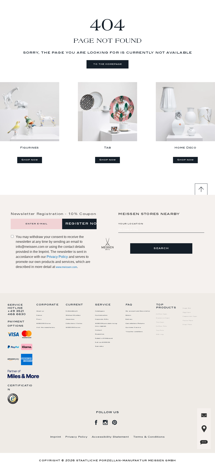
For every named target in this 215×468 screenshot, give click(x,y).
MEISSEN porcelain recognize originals (106, 325)
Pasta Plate (188, 320)
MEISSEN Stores (43, 323)
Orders (128, 315)
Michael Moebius (73, 315)
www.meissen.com (66, 267)
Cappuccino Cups (190, 316)
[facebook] (98, 421)
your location (130, 224)
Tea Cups (160, 322)
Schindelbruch (71, 311)
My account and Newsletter (138, 311)
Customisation (101, 315)
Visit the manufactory (45, 327)
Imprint (55, 437)
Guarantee (99, 334)
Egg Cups (187, 312)
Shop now (29, 160)
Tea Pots (160, 330)
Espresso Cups (163, 318)
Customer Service (133, 327)
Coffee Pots (161, 326)
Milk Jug (159, 334)
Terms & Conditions (149, 437)
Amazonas (70, 319)
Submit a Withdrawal (104, 338)
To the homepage (107, 64)
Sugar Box (187, 308)
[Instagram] (107, 421)
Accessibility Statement (110, 437)
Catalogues (100, 311)
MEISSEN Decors (73, 327)
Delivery (129, 319)
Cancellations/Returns (135, 323)
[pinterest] (116, 421)
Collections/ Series (74, 323)
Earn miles (99, 346)
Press (39, 319)
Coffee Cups (161, 314)
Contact (98, 330)
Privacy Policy (57, 257)
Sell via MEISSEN (102, 342)
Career (39, 315)
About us (40, 311)
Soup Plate (187, 324)
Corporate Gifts (102, 319)
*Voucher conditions (134, 331)
